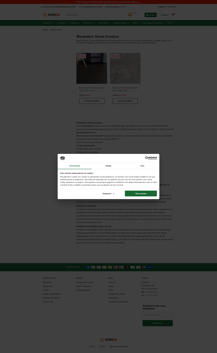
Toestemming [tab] (74, 166)
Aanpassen (107, 194)
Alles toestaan (140, 194)
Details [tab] (108, 166)
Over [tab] (142, 166)
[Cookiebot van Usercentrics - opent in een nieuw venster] (147, 158)
